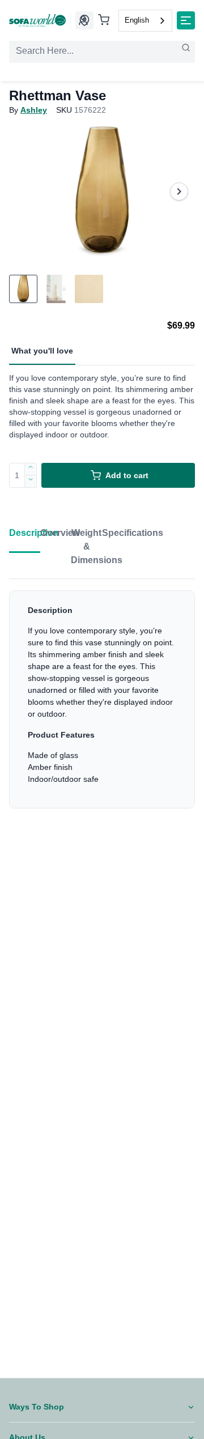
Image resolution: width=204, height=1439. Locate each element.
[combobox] (145, 21)
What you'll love (42, 350)
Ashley (33, 109)
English (137, 20)
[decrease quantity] (31, 481)
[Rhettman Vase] (102, 191)
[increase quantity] (31, 469)
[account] (83, 20)
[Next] (179, 191)
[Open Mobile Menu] (186, 20)
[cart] (103, 20)
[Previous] (25, 191)
